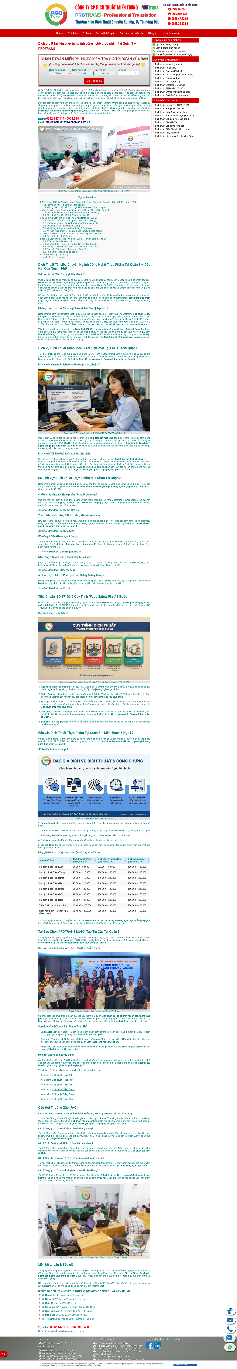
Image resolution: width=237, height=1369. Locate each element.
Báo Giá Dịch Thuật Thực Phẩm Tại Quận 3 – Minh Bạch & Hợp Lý (73, 238)
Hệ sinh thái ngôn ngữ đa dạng (60, 252)
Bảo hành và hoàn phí (131, 33)
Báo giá (152, 33)
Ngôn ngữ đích (79, 70)
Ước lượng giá (94, 81)
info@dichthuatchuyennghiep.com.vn (66, 1331)
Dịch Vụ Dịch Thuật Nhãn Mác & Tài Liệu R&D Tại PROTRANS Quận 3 (74, 210)
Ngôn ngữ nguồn (57, 70)
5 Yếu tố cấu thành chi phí (57, 241)
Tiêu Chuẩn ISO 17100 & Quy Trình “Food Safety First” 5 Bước (70, 233)
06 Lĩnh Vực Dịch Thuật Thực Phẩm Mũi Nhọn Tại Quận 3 (69, 218)
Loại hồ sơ (100, 70)
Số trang (122, 70)
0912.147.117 (230, 1329)
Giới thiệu (73, 33)
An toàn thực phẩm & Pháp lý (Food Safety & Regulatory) (72, 231)
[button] (70, 860)
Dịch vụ (87, 33)
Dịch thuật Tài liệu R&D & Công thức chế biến (66, 215)
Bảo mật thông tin (105, 33)
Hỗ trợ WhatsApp (230, 1347)
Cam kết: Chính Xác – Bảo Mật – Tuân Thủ (65, 249)
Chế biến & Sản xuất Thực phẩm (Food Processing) (69, 220)
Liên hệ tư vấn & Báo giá (52, 257)
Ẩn (95, 197)
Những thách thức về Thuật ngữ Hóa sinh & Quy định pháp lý (74, 207)
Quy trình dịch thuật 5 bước (58, 236)
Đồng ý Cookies (181, 1365)
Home (59, 33)
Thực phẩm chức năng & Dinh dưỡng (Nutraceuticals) (71, 223)
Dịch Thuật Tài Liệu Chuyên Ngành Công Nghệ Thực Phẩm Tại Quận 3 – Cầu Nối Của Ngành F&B (88, 202)
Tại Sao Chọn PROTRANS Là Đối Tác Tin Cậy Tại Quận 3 (68, 244)
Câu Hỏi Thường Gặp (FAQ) (54, 254)
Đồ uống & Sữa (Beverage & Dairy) (61, 225)
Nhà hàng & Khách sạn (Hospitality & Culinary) (67, 228)
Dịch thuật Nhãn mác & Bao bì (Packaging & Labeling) (71, 212)
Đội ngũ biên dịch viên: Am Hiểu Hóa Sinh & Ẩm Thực (70, 246)
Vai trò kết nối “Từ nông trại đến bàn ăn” (64, 204)
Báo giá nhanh (230, 1311)
